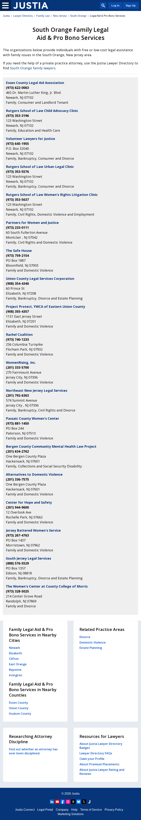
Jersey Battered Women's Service (33, 530)
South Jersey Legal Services (28, 558)
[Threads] (73, 802)
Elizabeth (15, 653)
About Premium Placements (99, 764)
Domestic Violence (92, 642)
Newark (14, 648)
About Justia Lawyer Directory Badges (100, 746)
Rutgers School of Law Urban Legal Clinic (40, 166)
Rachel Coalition (19, 334)
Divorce (84, 637)
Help (74, 809)
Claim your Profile (91, 759)
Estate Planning (90, 648)
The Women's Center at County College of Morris (47, 586)
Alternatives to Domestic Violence (34, 474)
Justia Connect (25, 809)
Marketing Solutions (71, 814)
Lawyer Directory (23, 15)
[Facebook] (62, 802)
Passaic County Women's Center (32, 418)
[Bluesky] (78, 802)
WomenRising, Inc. (21, 362)
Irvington (15, 675)
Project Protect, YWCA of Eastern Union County (45, 306)
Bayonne (15, 670)
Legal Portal (45, 809)
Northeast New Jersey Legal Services (36, 390)
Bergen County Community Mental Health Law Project (51, 446)
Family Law (43, 15)
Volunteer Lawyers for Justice (30, 138)
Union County (18, 708)
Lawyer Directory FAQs (95, 753)
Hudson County (20, 714)
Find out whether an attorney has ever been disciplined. (33, 751)
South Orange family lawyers (32, 68)
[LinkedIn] (52, 802)
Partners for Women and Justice (32, 222)
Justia (6, 15)
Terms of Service (91, 809)
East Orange (18, 664)
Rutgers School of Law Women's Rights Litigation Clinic (52, 194)
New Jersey (60, 15)
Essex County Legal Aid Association (35, 82)
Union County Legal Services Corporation (40, 278)
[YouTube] (57, 802)
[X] (84, 802)
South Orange (78, 15)
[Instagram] (68, 802)
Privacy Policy (114, 809)
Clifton (14, 659)
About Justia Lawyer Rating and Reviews (101, 772)
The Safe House (19, 250)
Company (62, 809)
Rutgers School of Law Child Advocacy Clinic (42, 110)
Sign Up (131, 5)
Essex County (18, 703)
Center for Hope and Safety (29, 502)
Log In (115, 5)
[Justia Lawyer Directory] (30, 5)
